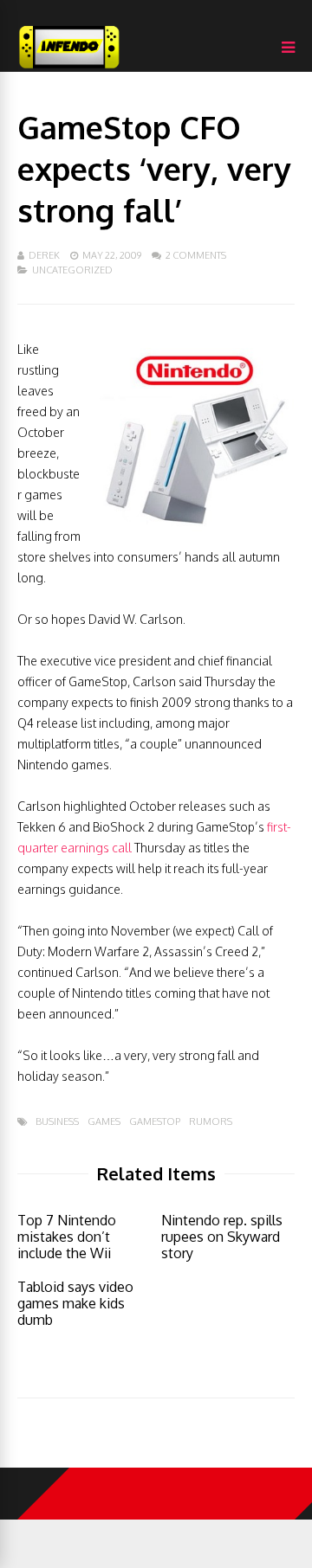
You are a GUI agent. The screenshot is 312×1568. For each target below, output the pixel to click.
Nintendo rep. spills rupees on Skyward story (222, 1236)
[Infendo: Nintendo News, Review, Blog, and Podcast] (69, 67)
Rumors (210, 1122)
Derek (44, 255)
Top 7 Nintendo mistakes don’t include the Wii (66, 1236)
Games (104, 1122)
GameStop (154, 1122)
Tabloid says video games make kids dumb (75, 1303)
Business (57, 1122)
